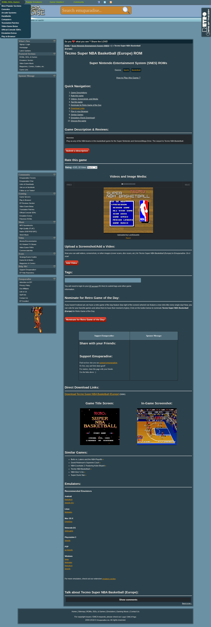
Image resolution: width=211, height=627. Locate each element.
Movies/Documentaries (28, 241)
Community (79, 2)
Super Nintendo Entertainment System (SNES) (90, 46)
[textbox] (96, 10)
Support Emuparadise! (27, 270)
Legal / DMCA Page (129, 617)
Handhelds (6, 16)
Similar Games (77, 115)
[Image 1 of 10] (128, 210)
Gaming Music (123, 612)
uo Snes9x (69, 550)
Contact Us (23, 298)
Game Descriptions (79, 93)
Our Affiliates (24, 289)
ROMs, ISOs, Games (11, 2)
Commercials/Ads (26, 250)
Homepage (23, 47)
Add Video (71, 262)
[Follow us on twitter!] (105, 2)
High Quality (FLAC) (27, 228)
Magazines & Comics (27, 263)
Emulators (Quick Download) (83, 118)
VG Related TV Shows (27, 244)
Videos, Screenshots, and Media (84, 99)
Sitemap (81, 612)
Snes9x (67, 540)
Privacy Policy (24, 285)
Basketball (136, 70)
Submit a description (77, 150)
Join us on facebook (27, 187)
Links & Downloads (26, 184)
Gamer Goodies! (57, 2)
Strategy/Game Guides (28, 257)
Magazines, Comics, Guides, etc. (31, 66)
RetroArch (68, 499)
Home (74, 612)
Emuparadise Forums (27, 178)
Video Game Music (26, 63)
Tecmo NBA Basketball (81, 469)
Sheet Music (24, 235)
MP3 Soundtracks (26, 225)
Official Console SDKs (11, 30)
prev (69, 184)
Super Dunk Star (78, 475)
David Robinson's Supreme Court (86, 463)
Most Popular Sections (11, 6)
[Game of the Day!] (206, 22)
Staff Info (22, 295)
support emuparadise (108, 363)
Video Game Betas (10, 26)
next (187, 184)
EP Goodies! (24, 301)
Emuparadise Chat (26, 181)
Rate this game (77, 96)
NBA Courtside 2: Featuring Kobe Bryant (88, 466)
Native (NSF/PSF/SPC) (28, 231)
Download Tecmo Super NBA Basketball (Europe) (92, 394)
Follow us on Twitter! (27, 190)
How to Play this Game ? (128, 77)
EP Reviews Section (27, 203)
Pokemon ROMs (25, 219)
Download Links (77, 108)
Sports (126, 70)
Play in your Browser (79, 111)
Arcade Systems (9, 13)
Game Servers (25, 197)
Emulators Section (26, 60)
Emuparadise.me (103, 620)
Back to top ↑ (187, 603)
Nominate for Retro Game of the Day (86, 105)
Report (128, 238)
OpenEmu (68, 521)
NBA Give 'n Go (78, 472)
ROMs (67, 46)
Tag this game (77, 102)
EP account (93, 286)
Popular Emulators (34, 2)
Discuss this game (78, 121)
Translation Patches (10, 23)
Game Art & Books (26, 260)
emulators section (109, 579)
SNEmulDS (69, 531)
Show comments (128, 599)
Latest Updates (25, 51)
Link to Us (23, 292)
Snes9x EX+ (69, 503)
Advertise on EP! (25, 282)
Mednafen (68, 512)
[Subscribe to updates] (111, 2)
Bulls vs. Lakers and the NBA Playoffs (87, 459)
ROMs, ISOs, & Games (28, 57)
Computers (6, 20)
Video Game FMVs (26, 247)
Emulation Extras (9, 33)
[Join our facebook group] (99, 2)
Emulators (111, 612)
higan (67, 559)
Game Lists (23, 70)
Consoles (6, 9)
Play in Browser (8, 36)
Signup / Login (24, 44)
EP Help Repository (26, 273)
